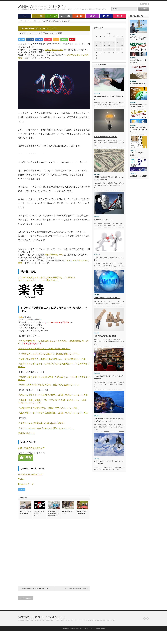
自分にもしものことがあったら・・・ (39, 513)
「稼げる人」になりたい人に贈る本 (138, 154)
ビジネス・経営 (65, 16)
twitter (144, 4)
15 (117, 46)
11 (100, 46)
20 (109, 49)
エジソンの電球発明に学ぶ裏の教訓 (105, 137)
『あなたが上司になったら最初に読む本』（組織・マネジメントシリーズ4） (53, 395)
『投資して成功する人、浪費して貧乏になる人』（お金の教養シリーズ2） (52, 359)
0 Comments (49, 33)
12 (104, 46)
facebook (147, 4)
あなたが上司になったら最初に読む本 (138, 61)
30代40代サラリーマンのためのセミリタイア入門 (138, 38)
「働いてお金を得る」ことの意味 (105, 336)
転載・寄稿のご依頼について (31, 448)
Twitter (21, 479)
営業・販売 (106, 16)
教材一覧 (119, 16)
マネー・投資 (38, 16)
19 (104, 49)
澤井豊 (60, 33)
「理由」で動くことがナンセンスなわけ (107, 298)
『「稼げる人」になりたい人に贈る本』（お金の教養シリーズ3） (48, 354)
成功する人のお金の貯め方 (138, 83)
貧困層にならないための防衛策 (82, 512)
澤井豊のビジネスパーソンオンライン (42, 6)
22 (117, 49)
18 (100, 49)
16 (122, 46)
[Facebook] (147, 618)
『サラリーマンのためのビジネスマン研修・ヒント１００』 (45, 428)
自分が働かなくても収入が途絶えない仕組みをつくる (53, 513)
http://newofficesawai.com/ (30, 474)
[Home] (21, 21)
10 (96, 46)
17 (96, 49)
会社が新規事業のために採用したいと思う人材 (35, 588)
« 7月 (95, 58)
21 (113, 49)
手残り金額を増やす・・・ (67, 512)
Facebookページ (25, 484)
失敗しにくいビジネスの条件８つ (25, 512)
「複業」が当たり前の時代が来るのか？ (75, 588)
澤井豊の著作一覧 (26, 433)
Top (25, 16)
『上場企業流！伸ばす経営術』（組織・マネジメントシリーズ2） (48, 408)
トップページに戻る (25, 598)
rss (141, 4)
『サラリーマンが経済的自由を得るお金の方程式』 (41, 423)
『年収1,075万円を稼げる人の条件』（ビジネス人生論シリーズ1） (49, 385)
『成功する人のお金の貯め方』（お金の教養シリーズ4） (44, 349)
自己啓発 (92, 16)
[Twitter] (144, 618)
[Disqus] (54, 552)
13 (109, 46)
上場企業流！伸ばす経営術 (138, 176)
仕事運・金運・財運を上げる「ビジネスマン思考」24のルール (138, 129)
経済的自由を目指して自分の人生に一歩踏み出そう (138, 105)
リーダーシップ (52, 16)
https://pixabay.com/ (54, 49)
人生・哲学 (79, 16)
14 (113, 46)
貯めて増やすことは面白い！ (103, 219)
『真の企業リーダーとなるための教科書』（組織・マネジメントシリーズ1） (53, 413)
